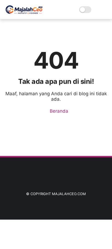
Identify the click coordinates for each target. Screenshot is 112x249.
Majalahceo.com (69, 194)
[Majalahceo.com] (24, 12)
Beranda (58, 111)
